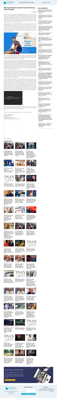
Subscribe (28, 393)
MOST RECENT (24, 2)
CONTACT (32, 2)
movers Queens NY (18, 106)
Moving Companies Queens (22, 14)
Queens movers (22, 55)
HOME (20, 2)
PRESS (29, 2)
